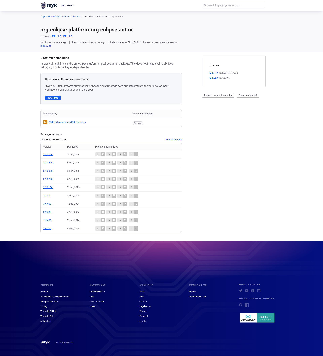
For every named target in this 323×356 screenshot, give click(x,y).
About (142, 291)
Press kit (143, 316)
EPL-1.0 (56, 36)
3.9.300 (47, 228)
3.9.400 (47, 220)
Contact (143, 301)
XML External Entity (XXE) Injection (67, 122)
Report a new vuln (197, 296)
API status (45, 321)
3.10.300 (48, 171)
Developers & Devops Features (55, 296)
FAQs (92, 306)
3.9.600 (47, 203)
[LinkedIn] (259, 291)
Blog (92, 296)
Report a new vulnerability (218, 95)
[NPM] (247, 306)
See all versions (174, 139)
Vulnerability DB (97, 291)
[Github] (241, 306)
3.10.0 (46, 195)
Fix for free (52, 98)
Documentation (97, 301)
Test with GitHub (48, 311)
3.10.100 (48, 187)
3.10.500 (45, 46)
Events (142, 321)
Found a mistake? (247, 95)
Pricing (43, 306)
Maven (76, 16)
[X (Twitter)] (241, 291)
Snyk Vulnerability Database (54, 16)
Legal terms (145, 306)
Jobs (141, 296)
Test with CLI (46, 316)
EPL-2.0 (67, 36)
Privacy (142, 311)
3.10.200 (48, 179)
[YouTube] (247, 291)
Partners (44, 291)
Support (192, 291)
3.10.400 (48, 162)
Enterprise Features (49, 301)
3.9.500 (47, 212)
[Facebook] (253, 291)
